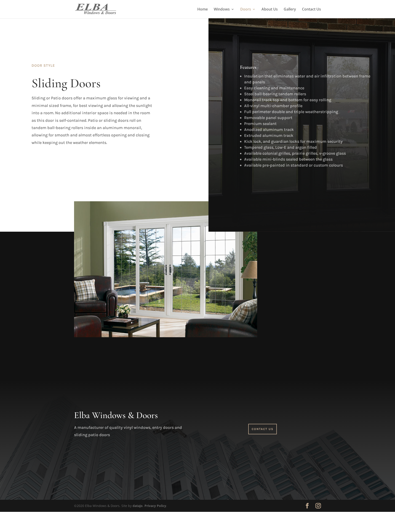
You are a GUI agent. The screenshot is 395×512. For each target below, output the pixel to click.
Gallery (290, 10)
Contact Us (311, 10)
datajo (138, 506)
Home (202, 10)
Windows (222, 10)
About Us (270, 10)
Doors (245, 10)
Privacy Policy (155, 506)
